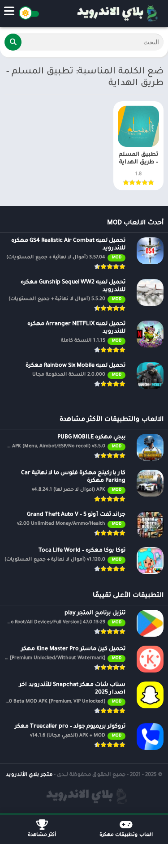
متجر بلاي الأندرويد (29, 775)
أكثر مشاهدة (42, 835)
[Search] (13, 42)
